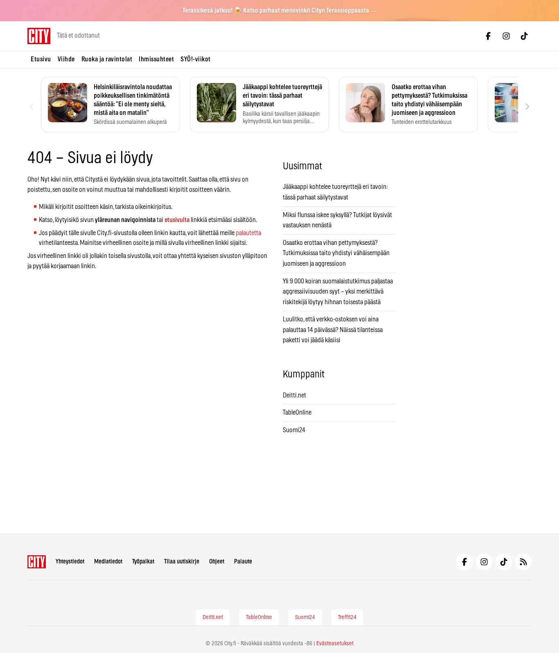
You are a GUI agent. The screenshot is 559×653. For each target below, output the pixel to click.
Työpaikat (143, 562)
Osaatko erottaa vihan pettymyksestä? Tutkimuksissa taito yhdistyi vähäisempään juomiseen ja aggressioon (336, 253)
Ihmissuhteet (156, 59)
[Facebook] (488, 36)
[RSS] (523, 562)
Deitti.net (294, 395)
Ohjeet (216, 562)
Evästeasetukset (335, 643)
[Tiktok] (524, 36)
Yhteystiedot (70, 562)
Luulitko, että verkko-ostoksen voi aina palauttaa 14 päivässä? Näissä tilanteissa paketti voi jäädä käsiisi (333, 329)
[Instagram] (506, 36)
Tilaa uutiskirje (181, 562)
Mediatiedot (108, 562)
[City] (36, 561)
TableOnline (297, 412)
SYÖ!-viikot (195, 59)
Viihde (66, 59)
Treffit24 (347, 617)
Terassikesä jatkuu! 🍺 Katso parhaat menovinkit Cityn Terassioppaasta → (280, 10)
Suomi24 (294, 430)
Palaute (243, 562)
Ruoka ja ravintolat (107, 59)
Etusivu (41, 59)
